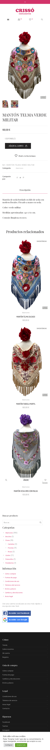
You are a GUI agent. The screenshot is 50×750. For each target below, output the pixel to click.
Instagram (5, 730)
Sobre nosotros (8, 649)
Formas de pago (11, 577)
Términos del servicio (12, 585)
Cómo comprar (10, 573)
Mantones (19, 168)
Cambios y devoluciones (14, 592)
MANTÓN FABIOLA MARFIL (25, 404)
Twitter (5, 726)
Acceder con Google (18, 619)
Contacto (6, 708)
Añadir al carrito (16, 146)
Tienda (4, 645)
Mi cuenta (6, 653)
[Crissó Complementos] (25, 11)
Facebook (6, 722)
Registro (5, 657)
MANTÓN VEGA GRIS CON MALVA (26, 491)
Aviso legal (9, 596)
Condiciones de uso (12, 581)
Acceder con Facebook (19, 613)
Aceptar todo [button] (21, 745)
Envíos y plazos (10, 589)
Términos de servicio (9, 700)
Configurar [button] (8, 745)
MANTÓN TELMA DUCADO (26, 316)
